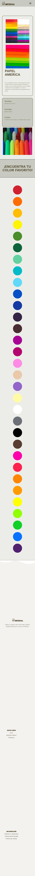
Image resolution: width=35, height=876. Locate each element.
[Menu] (30, 3)
